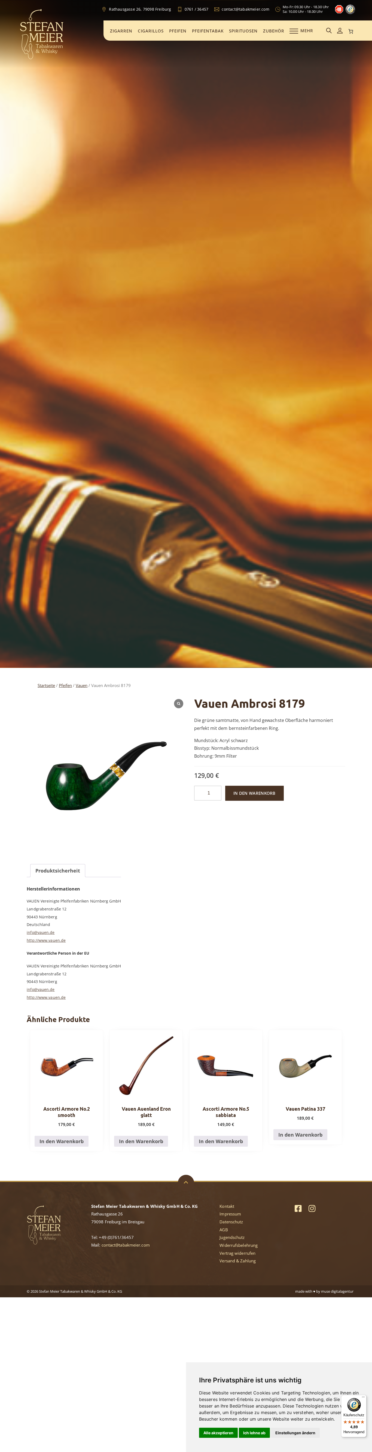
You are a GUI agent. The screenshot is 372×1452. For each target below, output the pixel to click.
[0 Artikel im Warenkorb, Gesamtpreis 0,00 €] (350, 31)
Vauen (81, 685)
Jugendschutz (232, 1237)
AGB (223, 1229)
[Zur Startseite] (42, 58)
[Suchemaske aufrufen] (329, 31)
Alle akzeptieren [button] (218, 1432)
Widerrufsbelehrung (238, 1245)
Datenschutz (231, 1221)
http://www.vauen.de (46, 940)
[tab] (57, 870)
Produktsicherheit (57, 870)
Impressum (230, 1214)
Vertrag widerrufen (237, 1253)
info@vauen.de (40, 932)
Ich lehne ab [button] (254, 1432)
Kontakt (226, 1206)
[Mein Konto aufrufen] (340, 31)
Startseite (46, 685)
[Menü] (363, 1398)
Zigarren (121, 31)
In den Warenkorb (254, 793)
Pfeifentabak (208, 31)
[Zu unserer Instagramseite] (312, 1208)
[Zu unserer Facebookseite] (298, 1208)
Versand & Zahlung (237, 1260)
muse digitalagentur (337, 1291)
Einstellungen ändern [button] (295, 1432)
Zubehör (273, 31)
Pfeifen (178, 31)
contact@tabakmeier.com (126, 1245)
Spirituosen (243, 31)
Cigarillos (151, 31)
